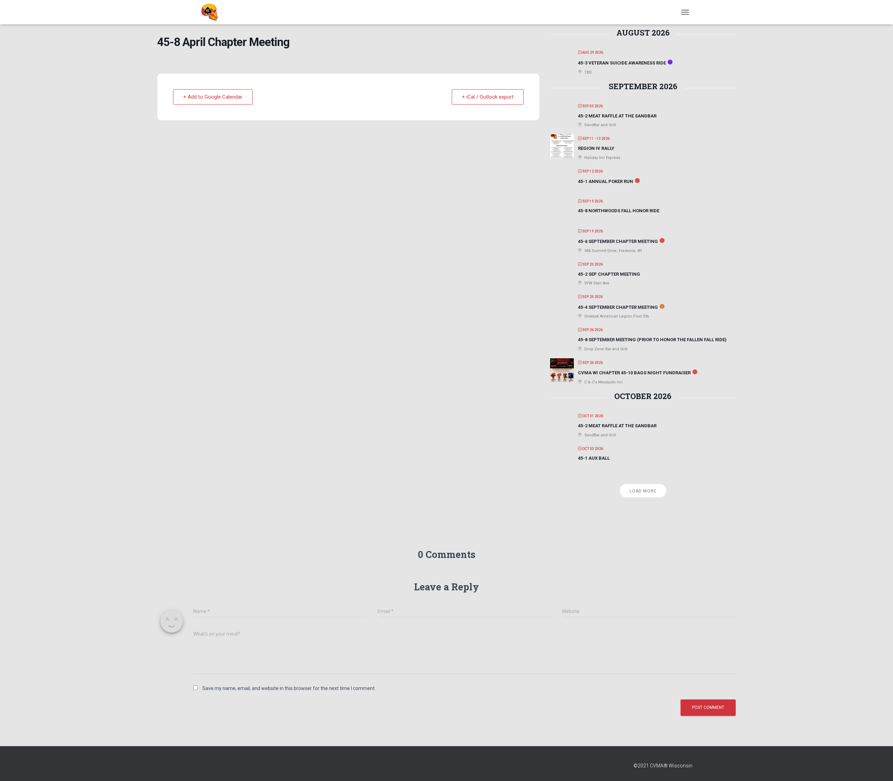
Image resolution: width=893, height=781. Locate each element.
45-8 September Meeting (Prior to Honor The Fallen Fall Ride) (652, 339)
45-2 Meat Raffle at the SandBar (617, 115)
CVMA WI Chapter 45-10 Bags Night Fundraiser (634, 372)
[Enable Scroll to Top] (879, 767)
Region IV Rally (596, 148)
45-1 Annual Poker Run (605, 181)
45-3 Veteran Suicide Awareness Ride (622, 63)
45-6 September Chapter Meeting (618, 241)
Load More (643, 491)
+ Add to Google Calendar (212, 97)
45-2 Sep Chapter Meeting (609, 274)
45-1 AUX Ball (594, 458)
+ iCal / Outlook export (487, 97)
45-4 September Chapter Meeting (618, 307)
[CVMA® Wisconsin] (209, 12)
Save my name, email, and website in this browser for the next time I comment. (289, 688)
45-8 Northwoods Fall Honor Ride (618, 210)
